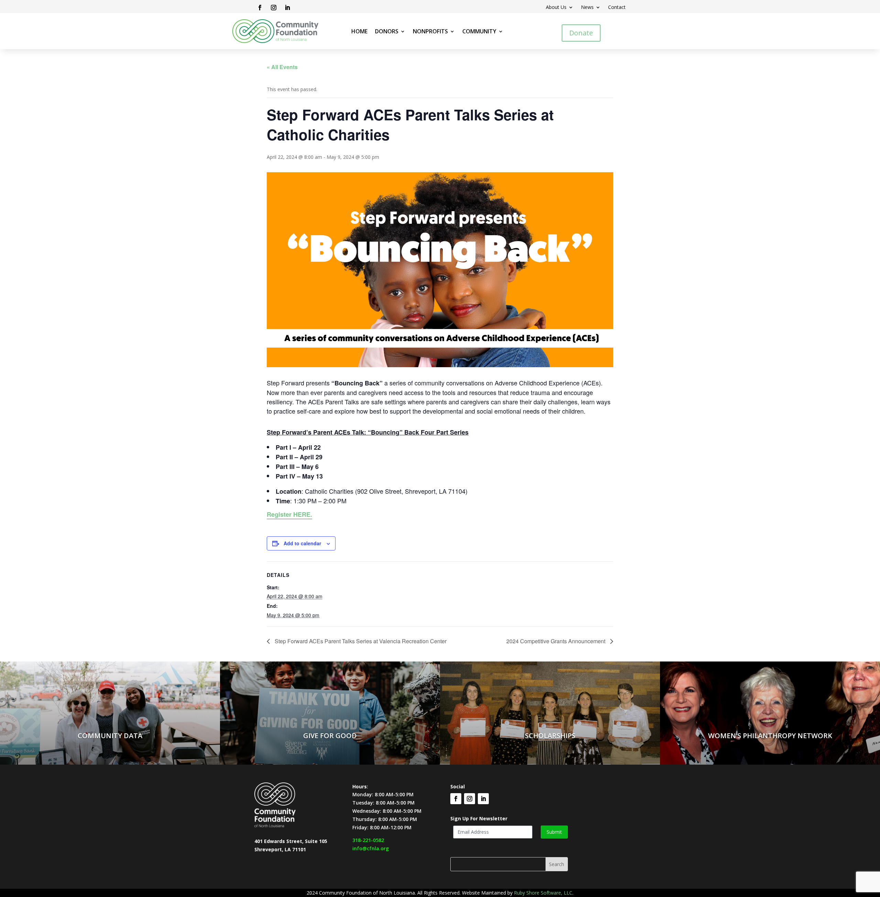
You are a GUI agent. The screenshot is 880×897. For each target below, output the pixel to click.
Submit (554, 832)
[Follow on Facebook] (259, 7)
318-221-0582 (368, 840)
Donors (386, 32)
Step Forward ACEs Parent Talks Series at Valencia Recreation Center (360, 641)
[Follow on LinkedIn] (287, 7)
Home (359, 32)
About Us (556, 7)
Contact (617, 7)
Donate (581, 32)
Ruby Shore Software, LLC (543, 892)
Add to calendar (302, 543)
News (587, 7)
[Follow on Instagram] (273, 7)
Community (479, 32)
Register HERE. (289, 514)
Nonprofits (430, 32)
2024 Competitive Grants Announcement (556, 641)
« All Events (282, 67)
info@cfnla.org (370, 848)
